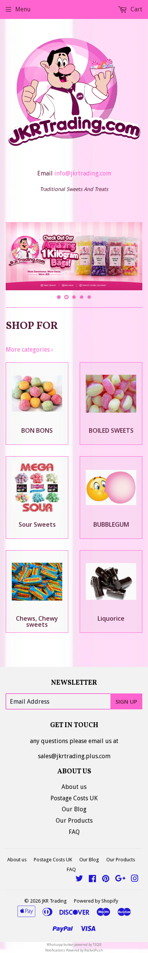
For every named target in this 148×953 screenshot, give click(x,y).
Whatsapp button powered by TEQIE (74, 945)
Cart (135, 9)
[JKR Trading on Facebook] (92, 879)
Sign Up (126, 701)
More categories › (29, 349)
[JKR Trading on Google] (120, 879)
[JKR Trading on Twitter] (79, 879)
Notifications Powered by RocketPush (74, 950)
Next (137, 256)
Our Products (74, 820)
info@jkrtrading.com (82, 173)
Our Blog (74, 809)
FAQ (74, 832)
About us (74, 786)
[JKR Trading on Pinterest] (106, 879)
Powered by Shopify (96, 901)
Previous (10, 256)
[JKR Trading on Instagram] (135, 879)
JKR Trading (54, 901)
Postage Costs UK (74, 798)
